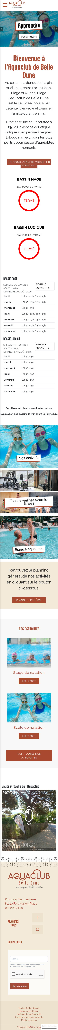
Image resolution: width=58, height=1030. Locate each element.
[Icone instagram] (37, 929)
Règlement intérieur (29, 1011)
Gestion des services (49, 1026)
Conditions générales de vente (29, 1017)
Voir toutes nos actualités (29, 755)
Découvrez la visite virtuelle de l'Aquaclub (30, 164)
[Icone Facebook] (37, 917)
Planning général (29, 600)
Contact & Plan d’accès (29, 1008)
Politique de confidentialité (29, 1014)
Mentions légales (29, 1020)
